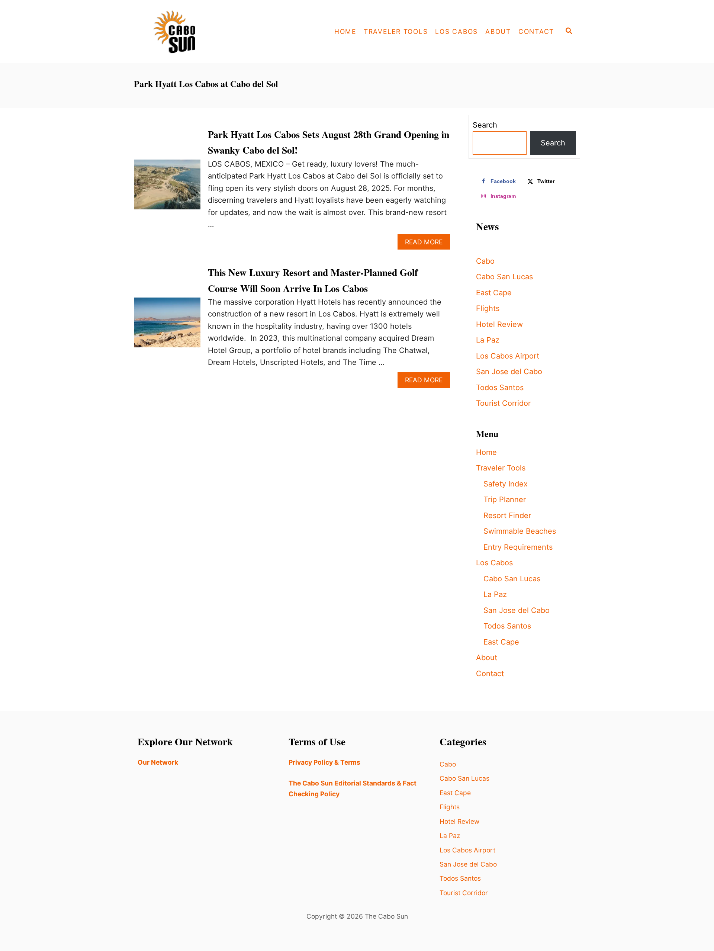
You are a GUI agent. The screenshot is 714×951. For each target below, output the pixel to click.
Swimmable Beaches (519, 531)
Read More (427, 244)
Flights (487, 308)
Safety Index (505, 483)
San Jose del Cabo (509, 371)
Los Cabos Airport (507, 355)
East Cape (494, 292)
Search (485, 125)
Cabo (485, 261)
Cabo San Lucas (504, 276)
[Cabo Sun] (201, 31)
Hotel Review (499, 324)
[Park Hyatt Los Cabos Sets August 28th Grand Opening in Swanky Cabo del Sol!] (167, 188)
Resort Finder (507, 515)
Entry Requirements (518, 547)
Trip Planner (504, 499)
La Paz (487, 339)
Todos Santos (500, 387)
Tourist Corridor (503, 403)
